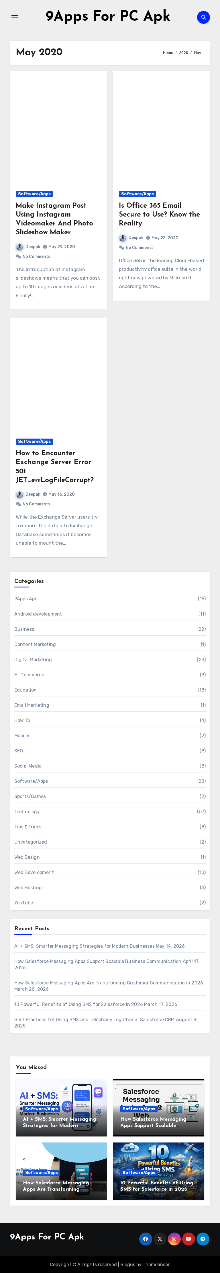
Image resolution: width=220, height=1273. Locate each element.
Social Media (28, 766)
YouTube (23, 903)
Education (25, 690)
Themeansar (156, 1264)
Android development (38, 614)
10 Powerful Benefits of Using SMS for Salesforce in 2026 (78, 1004)
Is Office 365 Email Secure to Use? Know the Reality (159, 215)
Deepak (32, 246)
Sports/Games (30, 796)
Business (24, 629)
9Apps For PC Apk (108, 17)
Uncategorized (30, 842)
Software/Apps (34, 194)
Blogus (127, 1264)
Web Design (27, 857)
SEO (18, 751)
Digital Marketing (33, 659)
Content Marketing (35, 644)
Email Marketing (31, 705)
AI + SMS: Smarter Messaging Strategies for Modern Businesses (84, 946)
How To (22, 720)
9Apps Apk (25, 599)
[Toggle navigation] (14, 17)
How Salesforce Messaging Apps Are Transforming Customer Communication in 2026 (108, 983)
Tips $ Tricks (28, 827)
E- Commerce (29, 675)
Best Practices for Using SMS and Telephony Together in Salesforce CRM (94, 1019)
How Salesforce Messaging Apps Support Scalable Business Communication (98, 961)
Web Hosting (28, 887)
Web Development (34, 872)
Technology (27, 811)
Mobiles (22, 735)
